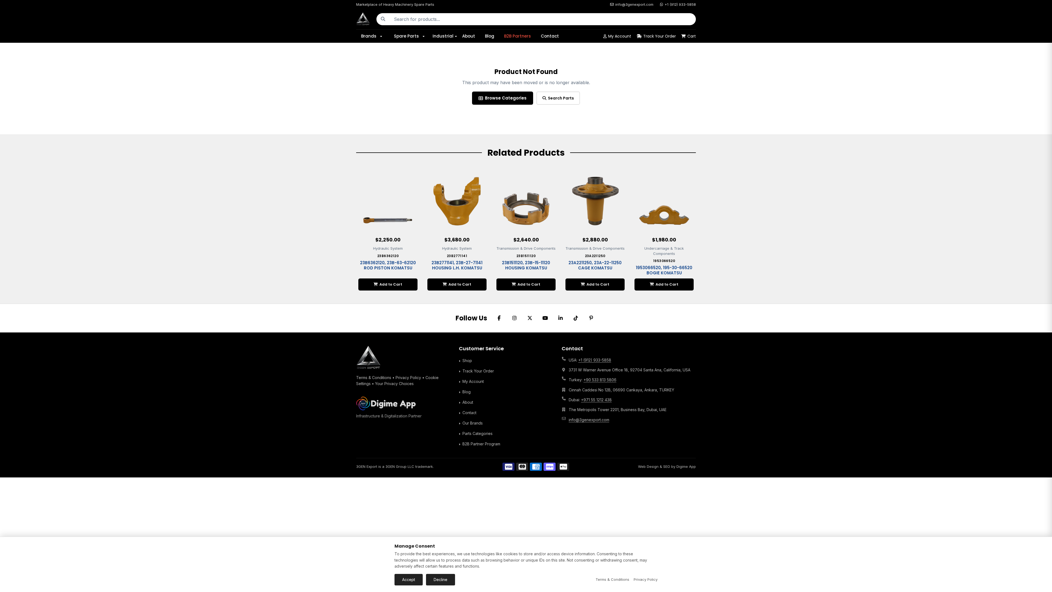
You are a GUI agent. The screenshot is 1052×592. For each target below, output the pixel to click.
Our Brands (472, 423)
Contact (550, 36)
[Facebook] (499, 318)
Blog (489, 36)
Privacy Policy (408, 377)
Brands (368, 36)
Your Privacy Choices (394, 383)
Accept (408, 579)
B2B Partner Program (481, 444)
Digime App (686, 466)
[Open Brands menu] (383, 36)
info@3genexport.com (634, 4)
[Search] (383, 19)
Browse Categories (506, 98)
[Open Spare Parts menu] (425, 36)
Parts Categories (477, 433)
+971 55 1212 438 (596, 399)
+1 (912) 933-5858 (680, 4)
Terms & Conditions (373, 377)
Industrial (443, 36)
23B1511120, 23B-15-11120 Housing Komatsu (526, 265)
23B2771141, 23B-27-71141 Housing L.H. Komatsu (456, 265)
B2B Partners (517, 36)
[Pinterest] (591, 318)
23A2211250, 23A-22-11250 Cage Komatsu (595, 265)
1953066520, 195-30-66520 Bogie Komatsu (664, 270)
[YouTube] (545, 318)
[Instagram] (514, 318)
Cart (691, 36)
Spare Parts (406, 36)
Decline (440, 579)
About (468, 36)
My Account (619, 36)
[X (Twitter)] (529, 318)
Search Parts (561, 98)
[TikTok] (575, 318)
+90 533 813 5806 (600, 379)
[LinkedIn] (560, 318)
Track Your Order (659, 36)
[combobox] (543, 19)
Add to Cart (390, 284)
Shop (467, 360)
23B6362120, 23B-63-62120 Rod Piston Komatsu (388, 265)
